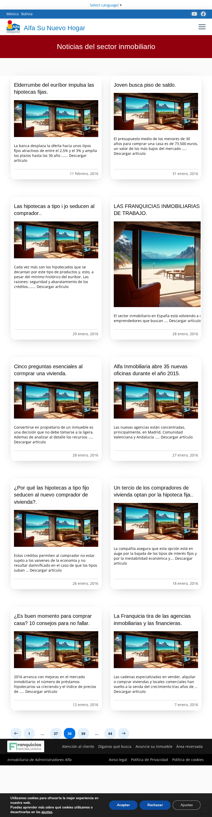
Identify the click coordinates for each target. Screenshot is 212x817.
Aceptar (123, 805)
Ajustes (186, 805)
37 (56, 733)
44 (110, 733)
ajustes (46, 812)
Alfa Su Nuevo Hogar (54, 27)
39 (83, 733)
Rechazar (155, 805)
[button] (202, 26)
